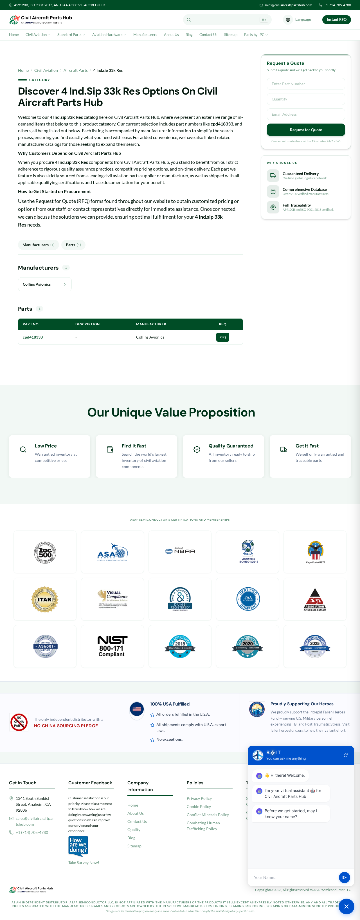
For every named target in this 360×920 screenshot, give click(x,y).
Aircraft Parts (76, 70)
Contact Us (208, 34)
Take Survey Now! (83, 862)
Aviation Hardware (107, 34)
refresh (345, 755)
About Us (171, 34)
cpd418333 (33, 337)
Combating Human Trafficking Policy (203, 825)
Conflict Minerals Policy (208, 814)
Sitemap (230, 34)
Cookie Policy (199, 806)
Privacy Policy (199, 798)
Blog (189, 34)
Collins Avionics (150, 337)
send (344, 877)
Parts (73, 244)
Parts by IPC (254, 34)
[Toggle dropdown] (49, 35)
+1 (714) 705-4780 (32, 832)
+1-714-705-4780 (337, 5)
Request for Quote (306, 129)
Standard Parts (69, 34)
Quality (133, 829)
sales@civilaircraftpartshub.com (288, 5)
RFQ (223, 337)
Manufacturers (145, 34)
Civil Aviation (36, 34)
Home (14, 34)
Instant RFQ (336, 19)
